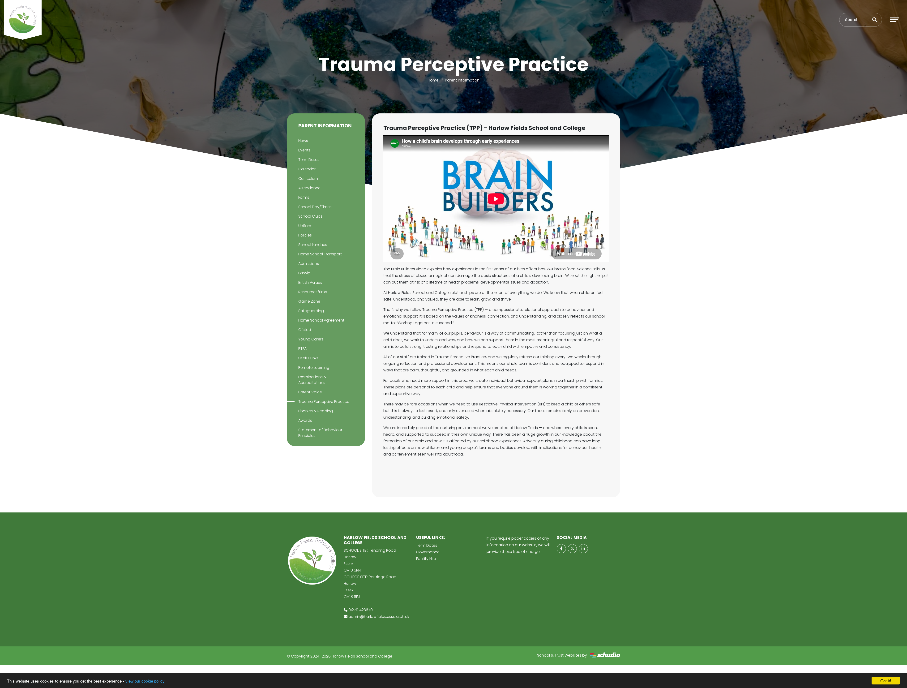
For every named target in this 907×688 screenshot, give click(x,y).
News (303, 140)
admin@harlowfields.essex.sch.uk (378, 616)
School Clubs (310, 216)
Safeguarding (311, 311)
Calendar (307, 169)
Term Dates (308, 159)
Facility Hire (426, 558)
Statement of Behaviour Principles (320, 432)
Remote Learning (313, 367)
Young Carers (310, 339)
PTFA (302, 348)
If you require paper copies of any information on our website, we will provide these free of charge (518, 545)
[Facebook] (561, 548)
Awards (305, 420)
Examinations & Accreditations (312, 379)
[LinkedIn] (583, 548)
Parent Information (462, 80)
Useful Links (308, 358)
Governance (428, 552)
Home (433, 80)
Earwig (304, 273)
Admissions (308, 263)
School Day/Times (315, 207)
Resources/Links (312, 292)
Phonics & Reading (315, 411)
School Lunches (312, 244)
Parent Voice (310, 392)
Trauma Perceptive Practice (323, 401)
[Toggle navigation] (894, 19)
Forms (303, 197)
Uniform (305, 225)
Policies (305, 235)
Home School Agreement (321, 320)
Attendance (309, 188)
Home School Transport (320, 254)
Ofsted (304, 329)
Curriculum (308, 178)
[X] (572, 548)
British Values (310, 282)
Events (304, 150)
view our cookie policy (145, 681)
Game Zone (309, 301)
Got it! (885, 681)
